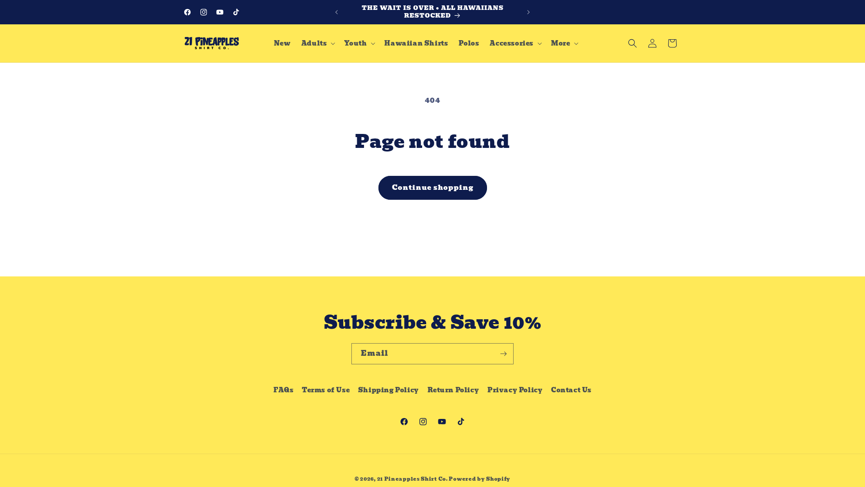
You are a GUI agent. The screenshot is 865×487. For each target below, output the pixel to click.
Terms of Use (326, 390)
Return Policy (453, 390)
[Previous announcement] (336, 12)
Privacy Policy (514, 390)
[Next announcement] (528, 12)
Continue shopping (432, 187)
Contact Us (571, 390)
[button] (317, 43)
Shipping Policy (388, 390)
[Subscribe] (503, 353)
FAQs (283, 390)
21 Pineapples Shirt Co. (412, 479)
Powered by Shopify (479, 479)
